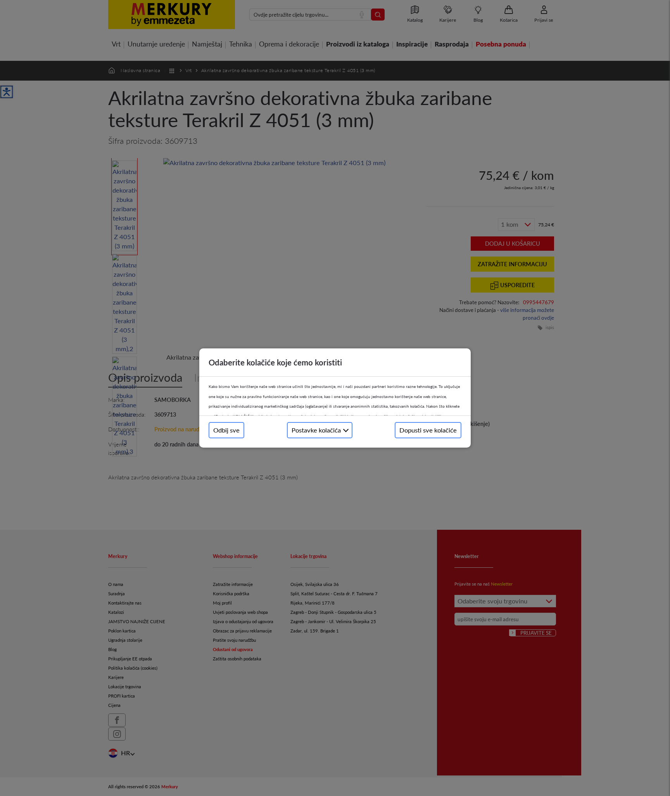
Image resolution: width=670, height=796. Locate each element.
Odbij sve (226, 430)
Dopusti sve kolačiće (428, 430)
